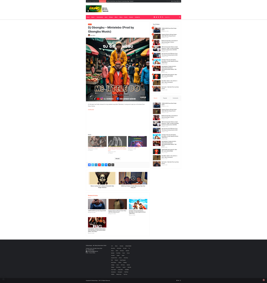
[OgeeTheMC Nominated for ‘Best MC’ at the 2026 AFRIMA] (157, 76)
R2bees (112, 267)
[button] (3, 279)
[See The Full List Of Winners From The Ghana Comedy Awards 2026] (157, 55)
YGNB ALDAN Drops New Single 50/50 (97, 210)
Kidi (112, 260)
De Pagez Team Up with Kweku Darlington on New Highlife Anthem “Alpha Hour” (137, 212)
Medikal (125, 262)
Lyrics (106, 17)
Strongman (120, 271)
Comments (175, 98)
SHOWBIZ (127, 269)
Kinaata (116, 260)
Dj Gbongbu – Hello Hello (133, 147)
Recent (155, 98)
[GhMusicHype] (97, 8)
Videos (120, 17)
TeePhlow (126, 271)
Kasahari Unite (114, 257)
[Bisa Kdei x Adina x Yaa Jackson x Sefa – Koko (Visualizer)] (157, 82)
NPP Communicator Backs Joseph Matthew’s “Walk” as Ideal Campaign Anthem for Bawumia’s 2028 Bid (129, 1)
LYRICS (119, 262)
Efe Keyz (122, 250)
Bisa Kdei (113, 248)
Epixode (112, 253)
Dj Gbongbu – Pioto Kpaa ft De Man (96, 147)
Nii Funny (123, 264)
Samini (124, 267)
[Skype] (102, 164)
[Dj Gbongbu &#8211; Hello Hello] (137, 141)
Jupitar (123, 255)
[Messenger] (106, 164)
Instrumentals (100, 17)
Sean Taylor (113, 269)
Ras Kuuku (118, 267)
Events (125, 17)
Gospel (118, 255)
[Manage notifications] (264, 280)
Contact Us (137, 17)
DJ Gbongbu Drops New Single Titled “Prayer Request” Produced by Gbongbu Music (117, 149)
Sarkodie (129, 267)
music (118, 158)
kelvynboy (126, 257)
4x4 (112, 245)
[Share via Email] (109, 164)
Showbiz (131, 17)
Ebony (112, 250)
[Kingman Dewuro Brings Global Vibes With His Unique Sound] (117, 204)
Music (92, 17)
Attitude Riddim (128, 245)
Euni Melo (118, 253)
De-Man (124, 248)
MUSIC (89, 24)
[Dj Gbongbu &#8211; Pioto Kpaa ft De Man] (97, 141)
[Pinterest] (99, 164)
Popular (165, 98)
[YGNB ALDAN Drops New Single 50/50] (97, 204)
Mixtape (111, 17)
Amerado (121, 245)
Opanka (128, 264)
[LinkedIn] (96, 164)
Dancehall (119, 248)
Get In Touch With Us (175, 1)
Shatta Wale (120, 269)
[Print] (112, 164)
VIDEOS (112, 274)
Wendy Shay (118, 274)
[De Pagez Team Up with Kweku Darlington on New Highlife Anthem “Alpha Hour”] (138, 204)
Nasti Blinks (93, 35)
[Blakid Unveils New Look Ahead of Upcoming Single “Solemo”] (157, 42)
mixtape (112, 264)
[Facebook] (89, 164)
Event (124, 253)
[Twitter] (92, 164)
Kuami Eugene (123, 260)
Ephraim (127, 250)
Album (116, 17)
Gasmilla (113, 255)
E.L (129, 248)
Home (88, 17)
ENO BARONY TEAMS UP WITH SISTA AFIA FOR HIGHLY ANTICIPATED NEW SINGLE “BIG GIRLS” (96, 230)
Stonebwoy (113, 271)
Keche (120, 257)
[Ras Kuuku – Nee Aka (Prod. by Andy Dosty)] (157, 89)
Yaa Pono (125, 274)
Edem (117, 250)
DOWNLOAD (91, 109)
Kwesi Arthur (113, 262)
